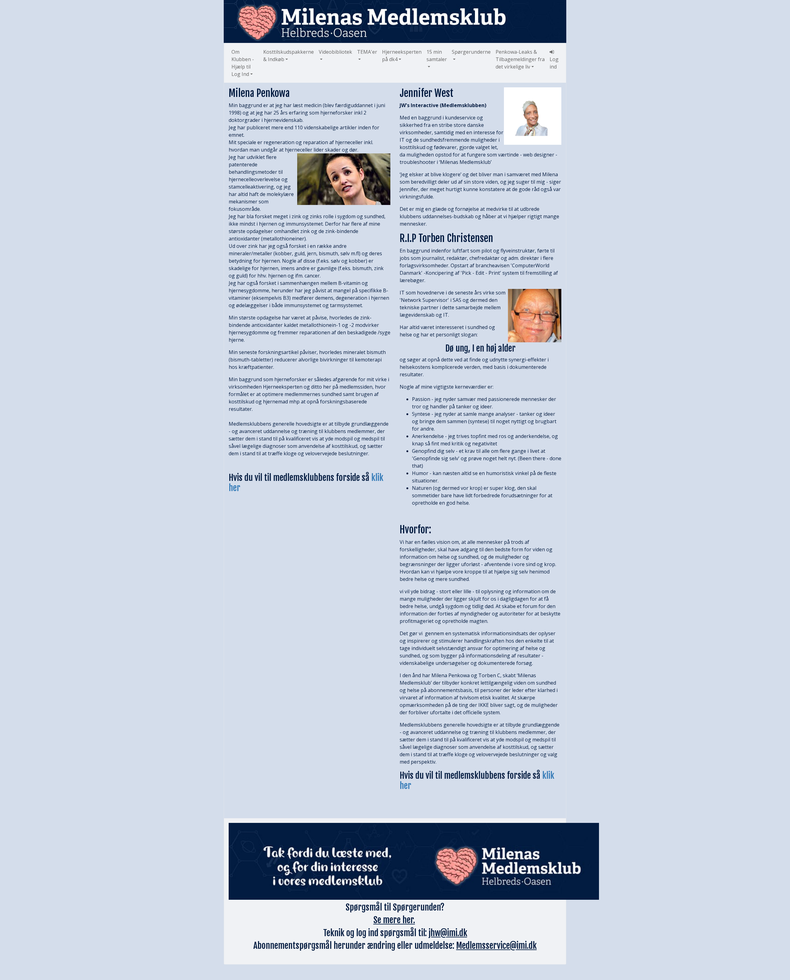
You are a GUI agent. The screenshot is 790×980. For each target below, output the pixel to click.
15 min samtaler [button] (436, 55)
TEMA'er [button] (367, 51)
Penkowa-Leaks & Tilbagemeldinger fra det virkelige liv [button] (520, 59)
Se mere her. (394, 920)
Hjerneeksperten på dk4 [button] (402, 55)
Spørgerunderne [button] (471, 51)
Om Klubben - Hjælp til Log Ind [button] (242, 62)
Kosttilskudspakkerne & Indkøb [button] (288, 55)
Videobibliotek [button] (335, 51)
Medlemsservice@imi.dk (496, 945)
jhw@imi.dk (448, 933)
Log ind (554, 63)
